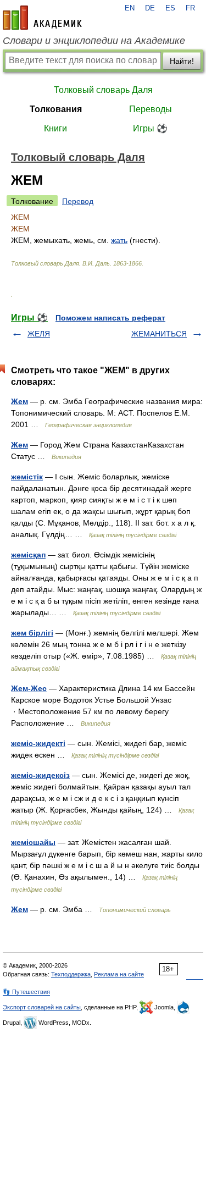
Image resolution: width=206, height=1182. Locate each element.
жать (119, 240)
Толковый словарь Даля (103, 90)
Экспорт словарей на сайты (42, 1007)
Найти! (182, 61)
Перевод (77, 201)
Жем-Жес (29, 688)
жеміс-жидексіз (40, 775)
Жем (19, 401)
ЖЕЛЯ (38, 333)
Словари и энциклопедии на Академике (94, 40)
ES (170, 8)
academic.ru (42, 17)
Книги (55, 128)
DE (150, 8)
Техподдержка (71, 974)
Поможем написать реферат (110, 317)
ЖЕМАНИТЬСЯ (159, 333)
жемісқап (28, 554)
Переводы (150, 109)
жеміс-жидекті (38, 743)
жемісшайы (33, 842)
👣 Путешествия (26, 991)
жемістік (27, 476)
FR (190, 8)
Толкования (56, 109)
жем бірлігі (32, 632)
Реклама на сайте (119, 974)
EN (130, 8)
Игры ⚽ (150, 128)
